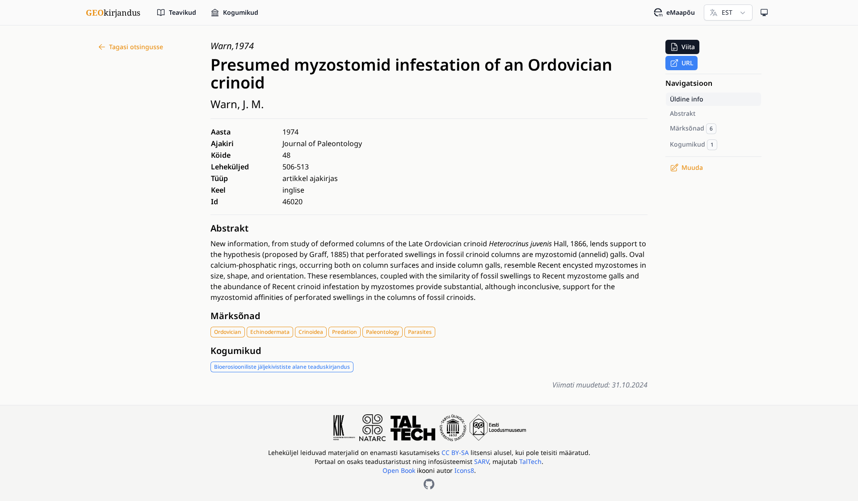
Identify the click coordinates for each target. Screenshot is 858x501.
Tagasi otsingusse (136, 46)
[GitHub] (429, 484)
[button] (682, 47)
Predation (344, 332)
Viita (688, 46)
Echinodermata (270, 332)
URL (687, 63)
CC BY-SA (456, 452)
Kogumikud (235, 351)
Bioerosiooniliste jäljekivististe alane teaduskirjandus (282, 366)
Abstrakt (229, 228)
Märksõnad (235, 316)
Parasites (420, 332)
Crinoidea (311, 332)
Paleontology (382, 332)
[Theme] (764, 12)
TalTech (530, 461)
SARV (481, 461)
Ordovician (227, 332)
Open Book (399, 470)
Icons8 (464, 470)
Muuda (692, 167)
